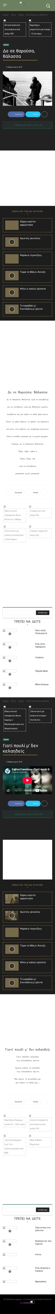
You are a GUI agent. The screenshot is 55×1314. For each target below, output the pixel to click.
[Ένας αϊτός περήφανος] (10, 647)
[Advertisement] (27, 178)
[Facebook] (13, 1309)
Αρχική (5, 15)
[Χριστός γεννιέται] (12, 242)
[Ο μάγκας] (10, 661)
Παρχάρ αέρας (41, 671)
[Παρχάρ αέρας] (10, 674)
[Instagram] (18, 1309)
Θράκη (21, 15)
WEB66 (26, 1303)
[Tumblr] (32, 1309)
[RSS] (27, 1309)
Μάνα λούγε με (42, 684)
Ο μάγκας (39, 657)
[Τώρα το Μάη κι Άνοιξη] (12, 275)
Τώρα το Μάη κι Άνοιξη (32, 271)
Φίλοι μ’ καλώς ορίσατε (33, 288)
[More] (44, 114)
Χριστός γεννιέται (30, 238)
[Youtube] (42, 1309)
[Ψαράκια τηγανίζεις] (12, 259)
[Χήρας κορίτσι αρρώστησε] (12, 225)
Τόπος (13, 15)
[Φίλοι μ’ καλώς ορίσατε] (12, 292)
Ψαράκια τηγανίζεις (31, 255)
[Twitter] (37, 1309)
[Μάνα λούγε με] (10, 688)
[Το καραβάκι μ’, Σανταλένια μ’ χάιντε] (12, 309)
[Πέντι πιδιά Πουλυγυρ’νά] (10, 634)
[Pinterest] (22, 1309)
